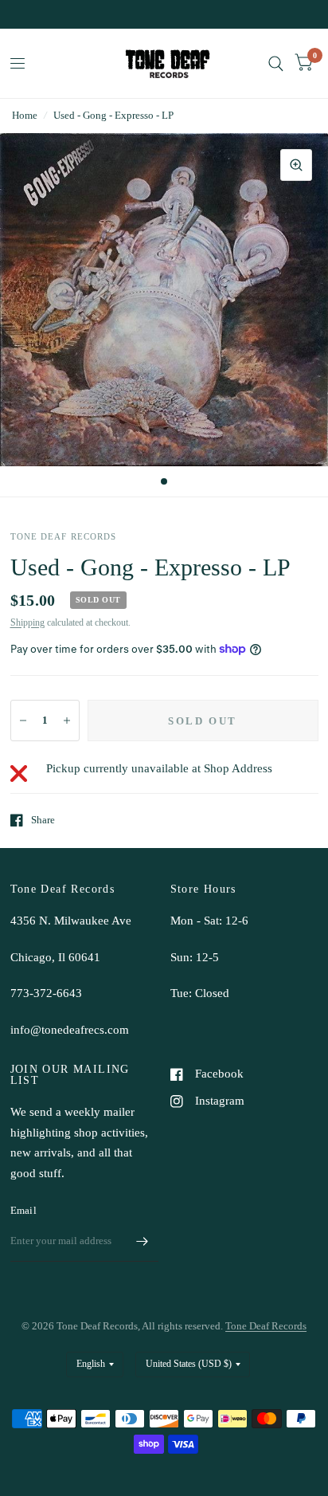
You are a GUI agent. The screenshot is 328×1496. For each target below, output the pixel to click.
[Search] (276, 63)
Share (43, 820)
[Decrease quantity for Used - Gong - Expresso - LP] (23, 720)
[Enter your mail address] (142, 1241)
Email (23, 1210)
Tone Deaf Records (266, 1326)
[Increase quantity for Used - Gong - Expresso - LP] (67, 720)
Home (24, 115)
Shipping (27, 622)
